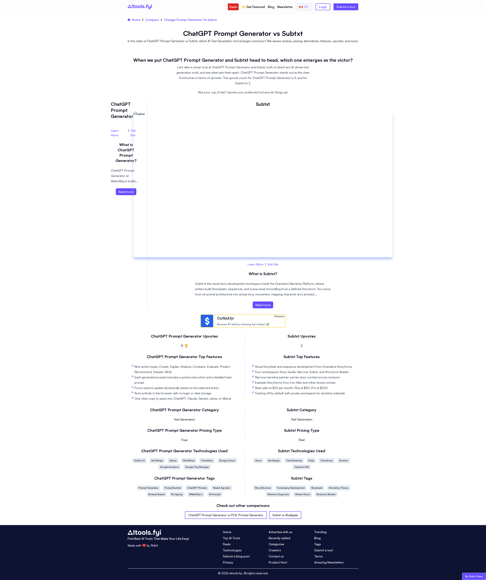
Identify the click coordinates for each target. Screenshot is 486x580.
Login (323, 7)
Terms (318, 556)
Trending (320, 532)
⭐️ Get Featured (253, 7)
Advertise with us (280, 532)
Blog (271, 7)
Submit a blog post (236, 556)
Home (136, 20)
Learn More (256, 264)
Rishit (154, 545)
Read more (263, 305)
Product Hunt (278, 562)
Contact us (276, 556)
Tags (317, 544)
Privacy (228, 562)
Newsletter (285, 7)
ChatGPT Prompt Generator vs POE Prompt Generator (225, 515)
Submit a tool (346, 7)
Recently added (279, 538)
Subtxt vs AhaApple (285, 515)
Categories (276, 544)
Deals (233, 7)
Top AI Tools (231, 538)
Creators (275, 550)
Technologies (232, 550)
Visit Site (273, 264)
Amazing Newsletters (329, 562)
